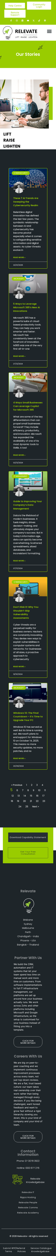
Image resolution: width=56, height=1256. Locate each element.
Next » (35, 806)
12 (13, 795)
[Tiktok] (39, 20)
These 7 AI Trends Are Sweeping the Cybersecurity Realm (25, 202)
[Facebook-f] (11, 20)
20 (24, 801)
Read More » (19, 257)
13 (19, 795)
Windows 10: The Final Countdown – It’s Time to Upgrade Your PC (28, 716)
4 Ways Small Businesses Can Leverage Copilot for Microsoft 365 (28, 406)
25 (26, 806)
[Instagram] (17, 20)
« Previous (16, 785)
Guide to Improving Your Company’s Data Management (27, 505)
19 (18, 801)
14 (25, 795)
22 (37, 801)
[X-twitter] (33, 20)
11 (45, 790)
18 (12, 801)
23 (44, 801)
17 (43, 795)
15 (31, 795)
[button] (49, 31)
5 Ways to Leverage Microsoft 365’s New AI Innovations (26, 307)
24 (20, 806)
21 (31, 801)
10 (39, 790)
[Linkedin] (22, 20)
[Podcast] (45, 20)
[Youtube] (28, 20)
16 (37, 795)
